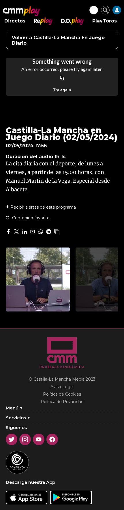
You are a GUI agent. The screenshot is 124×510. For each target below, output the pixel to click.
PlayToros (104, 21)
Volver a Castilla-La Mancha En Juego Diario (58, 40)
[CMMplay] (21, 11)
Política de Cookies (62, 394)
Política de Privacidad (62, 401)
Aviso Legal (62, 386)
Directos (14, 21)
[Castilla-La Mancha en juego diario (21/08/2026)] (38, 279)
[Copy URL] (62, 78)
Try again (62, 90)
